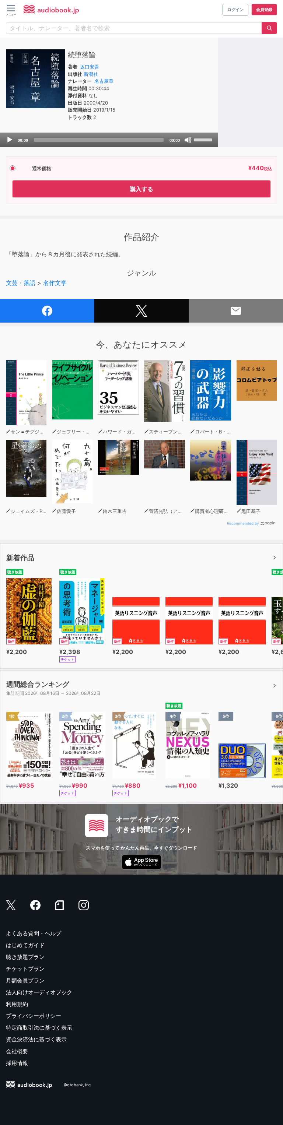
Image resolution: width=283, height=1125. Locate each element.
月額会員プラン (25, 980)
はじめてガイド (25, 945)
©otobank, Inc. (77, 1084)
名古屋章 (103, 81)
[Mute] (188, 140)
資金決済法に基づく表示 (36, 1039)
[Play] (9, 140)
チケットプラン (25, 968)
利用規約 (17, 1004)
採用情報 (17, 1062)
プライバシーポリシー (33, 1015)
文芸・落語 (20, 282)
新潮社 (91, 74)
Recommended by (243, 523)
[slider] (204, 139)
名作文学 (55, 282)
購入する (141, 189)
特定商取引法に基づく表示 (39, 1027)
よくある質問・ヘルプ (33, 933)
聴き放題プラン (25, 956)
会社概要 (17, 1051)
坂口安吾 (89, 67)
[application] (109, 140)
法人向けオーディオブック (39, 992)
